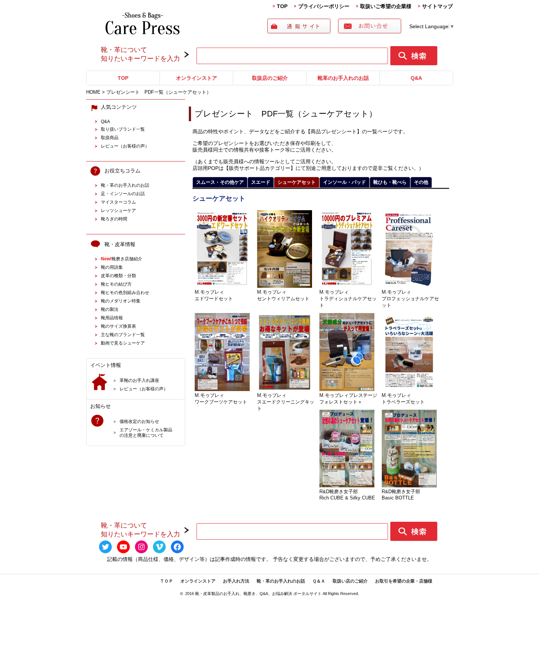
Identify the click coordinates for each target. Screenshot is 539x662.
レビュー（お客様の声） (125, 146)
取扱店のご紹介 (270, 78)
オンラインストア (196, 78)
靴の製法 (109, 309)
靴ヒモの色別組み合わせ (125, 292)
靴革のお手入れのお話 (343, 78)
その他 (421, 182)
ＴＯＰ (166, 581)
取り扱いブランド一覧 (123, 129)
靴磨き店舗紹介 (121, 258)
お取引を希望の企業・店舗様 (403, 581)
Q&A (416, 78)
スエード (260, 182)
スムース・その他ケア (220, 182)
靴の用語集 (112, 267)
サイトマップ (437, 6)
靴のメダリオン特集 (120, 300)
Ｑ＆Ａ (318, 581)
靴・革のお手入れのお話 (125, 185)
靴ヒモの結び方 (116, 284)
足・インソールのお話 (123, 193)
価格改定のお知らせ (139, 421)
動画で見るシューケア (123, 343)
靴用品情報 (112, 317)
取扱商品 (109, 137)
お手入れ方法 (236, 581)
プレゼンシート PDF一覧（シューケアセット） (286, 113)
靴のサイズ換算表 (118, 326)
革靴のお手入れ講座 (139, 380)
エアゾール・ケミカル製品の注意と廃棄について (146, 432)
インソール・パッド (344, 182)
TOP (282, 6)
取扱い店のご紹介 (350, 581)
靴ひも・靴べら (390, 182)
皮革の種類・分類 (118, 275)
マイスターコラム (118, 202)
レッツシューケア (118, 210)
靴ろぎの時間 (114, 218)
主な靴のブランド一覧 (123, 334)
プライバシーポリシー (323, 6)
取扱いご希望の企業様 (385, 6)
